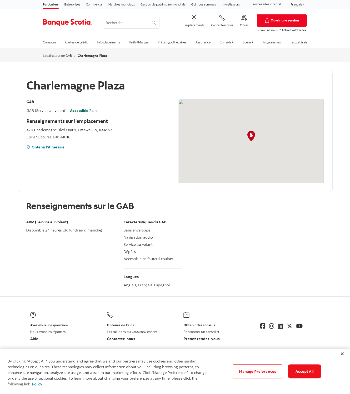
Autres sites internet (267, 4)
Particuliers (51, 4)
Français (296, 4)
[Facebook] (262, 326)
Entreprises (72, 4)
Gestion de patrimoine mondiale (162, 4)
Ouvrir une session (285, 20)
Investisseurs (231, 4)
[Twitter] (289, 326)
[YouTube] (299, 326)
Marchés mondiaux (121, 4)
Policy (37, 384)
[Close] (342, 354)
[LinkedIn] (280, 326)
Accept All (304, 371)
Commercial (94, 4)
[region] (175, 371)
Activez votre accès (294, 30)
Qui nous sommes (203, 4)
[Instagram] (271, 326)
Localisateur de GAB (57, 55)
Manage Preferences (257, 371)
